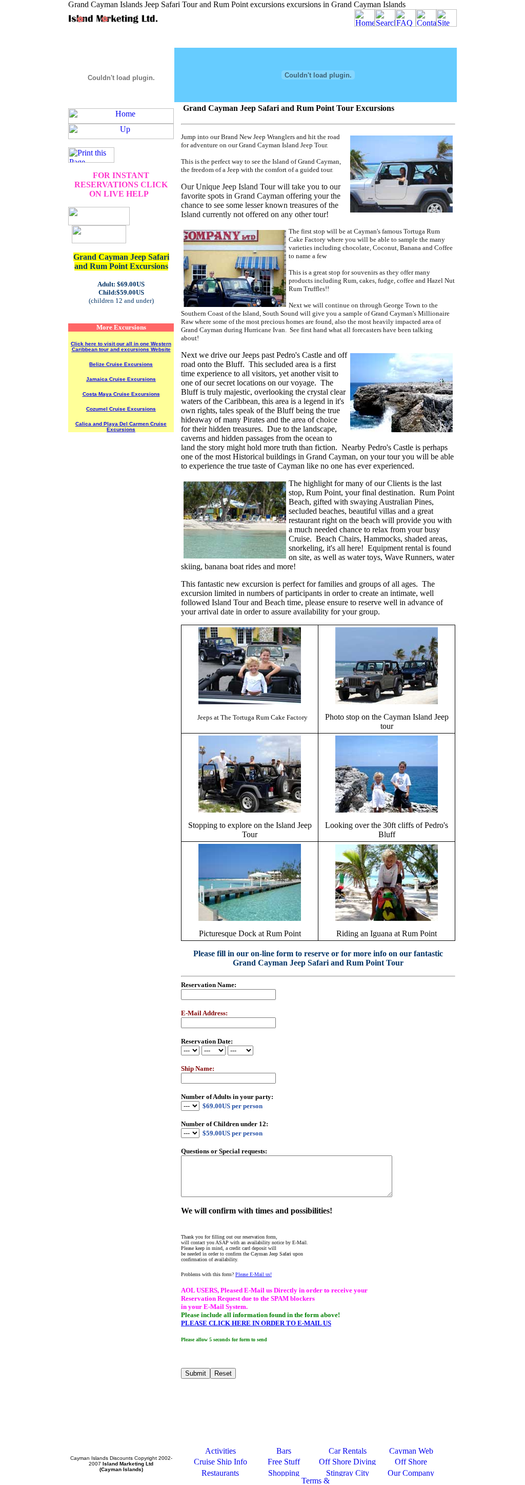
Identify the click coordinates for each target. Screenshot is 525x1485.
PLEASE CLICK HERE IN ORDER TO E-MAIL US (256, 1323)
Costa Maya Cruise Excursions (121, 394)
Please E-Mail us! (253, 1274)
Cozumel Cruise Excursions (121, 409)
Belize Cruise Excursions (121, 364)
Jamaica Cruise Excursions (121, 379)
